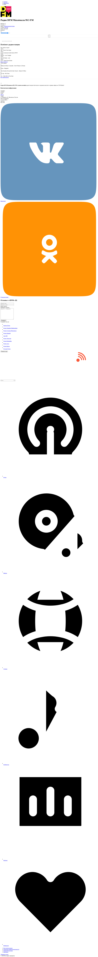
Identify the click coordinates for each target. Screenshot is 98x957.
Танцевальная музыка (9, 26)
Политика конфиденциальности (11, 949)
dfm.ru (2, 94)
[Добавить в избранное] (49, 36)
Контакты (5, 952)
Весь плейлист (4, 61)
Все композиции (5, 77)
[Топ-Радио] (49, 379)
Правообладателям (8, 950)
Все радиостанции (7, 948)
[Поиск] (14, 380)
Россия (6, 27)
